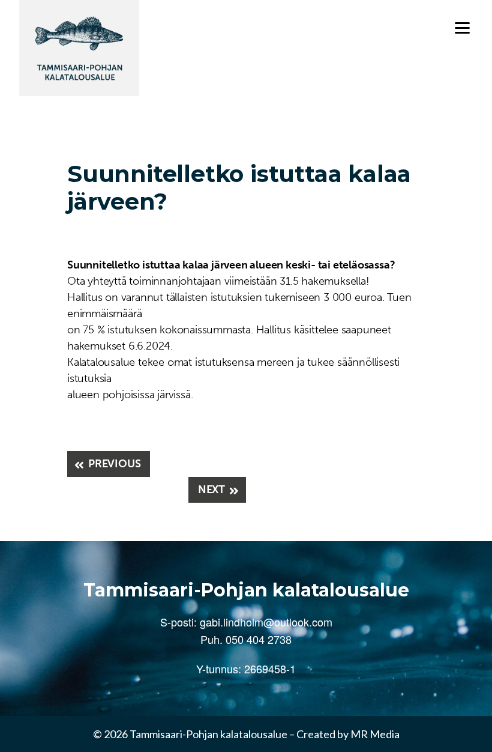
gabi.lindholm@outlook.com (266, 621)
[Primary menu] (462, 28)
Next (211, 489)
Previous (114, 463)
